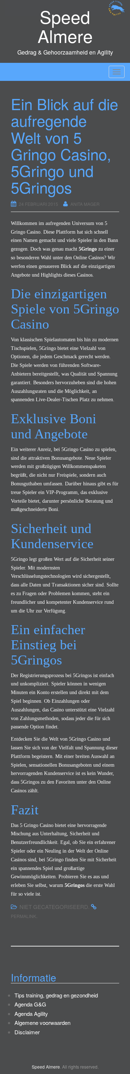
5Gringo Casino (85, 739)
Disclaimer (27, 1032)
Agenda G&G (30, 1004)
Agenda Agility (31, 1013)
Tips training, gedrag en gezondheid (56, 995)
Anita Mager (85, 204)
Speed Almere (65, 26)
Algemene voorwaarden (42, 1022)
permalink (23, 916)
